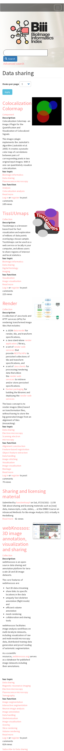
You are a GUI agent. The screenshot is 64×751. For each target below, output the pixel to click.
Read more (7, 194)
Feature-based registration (15, 449)
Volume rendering (11, 731)
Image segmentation (12, 702)
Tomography (8, 695)
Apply (7, 92)
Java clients (20, 366)
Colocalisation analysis (13, 191)
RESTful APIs (20, 353)
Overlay (6, 724)
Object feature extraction (15, 452)
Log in (5, 197)
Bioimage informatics (12, 174)
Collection (7, 219)
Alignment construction (13, 446)
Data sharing (8, 178)
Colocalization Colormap (17, 106)
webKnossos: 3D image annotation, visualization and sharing (16, 538)
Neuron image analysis (13, 708)
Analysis (6, 187)
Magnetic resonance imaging (16, 685)
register (15, 197)
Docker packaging (15, 389)
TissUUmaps (15, 213)
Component (8, 114)
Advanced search (13, 63)
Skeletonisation (10, 718)
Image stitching (10, 459)
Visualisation (8, 277)
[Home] (32, 32)
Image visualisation (11, 281)
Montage (6, 468)
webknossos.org (21, 656)
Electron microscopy (12, 433)
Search (11, 58)
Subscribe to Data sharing (15, 749)
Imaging (6, 271)
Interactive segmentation (14, 705)
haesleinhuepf (23, 502)
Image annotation (11, 711)
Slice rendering (9, 728)
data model (19, 330)
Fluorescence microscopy (15, 181)
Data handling (9, 455)
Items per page (10, 84)
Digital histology (10, 268)
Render (9, 303)
